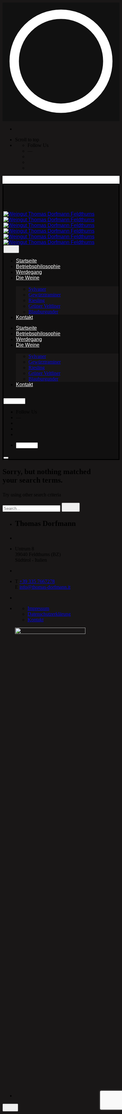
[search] (71, 507)
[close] (11, 249)
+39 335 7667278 (37, 581)
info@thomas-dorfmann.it (44, 587)
